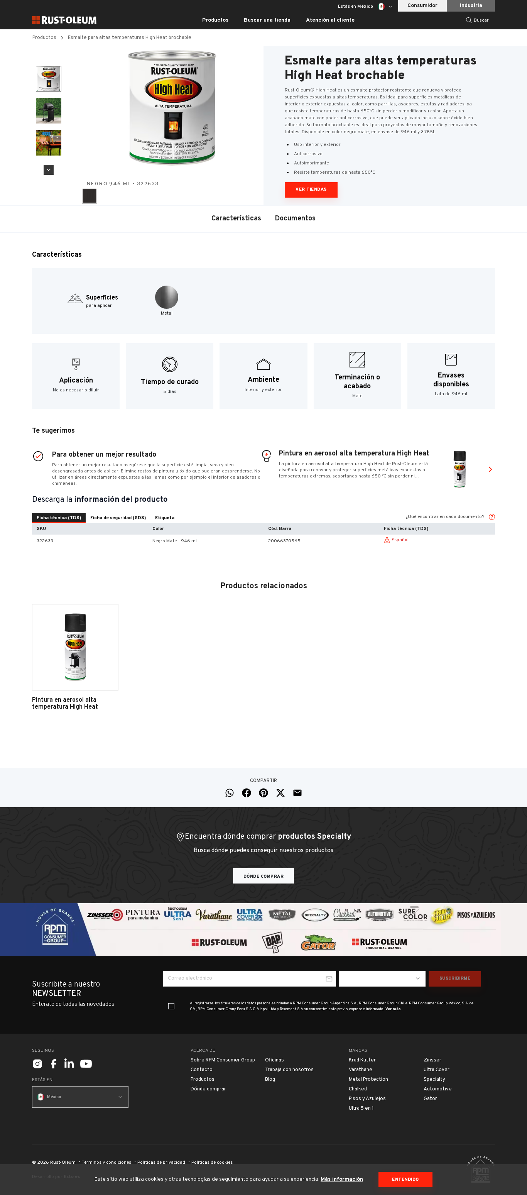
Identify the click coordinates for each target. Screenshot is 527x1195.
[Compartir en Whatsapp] (229, 792)
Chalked (358, 1089)
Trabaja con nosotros (289, 1070)
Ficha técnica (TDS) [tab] (59, 518)
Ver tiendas (311, 189)
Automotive (438, 1089)
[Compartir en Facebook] (246, 792)
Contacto (202, 1070)
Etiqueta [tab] (164, 518)
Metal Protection (368, 1080)
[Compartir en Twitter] (280, 792)
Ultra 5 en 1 (361, 1108)
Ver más (393, 1009)
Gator (430, 1099)
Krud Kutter (362, 1060)
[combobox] (382, 979)
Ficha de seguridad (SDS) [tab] (118, 518)
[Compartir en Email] (297, 792)
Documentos (295, 218)
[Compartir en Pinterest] (263, 792)
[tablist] (105, 518)
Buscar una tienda (267, 20)
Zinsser (432, 1060)
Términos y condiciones (106, 1162)
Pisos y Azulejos (367, 1099)
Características (236, 218)
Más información (342, 1179)
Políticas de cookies (212, 1162)
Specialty (434, 1080)
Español (400, 540)
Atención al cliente (330, 20)
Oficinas (274, 1060)
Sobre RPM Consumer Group (223, 1060)
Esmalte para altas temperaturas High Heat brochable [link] (129, 38)
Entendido (405, 1179)
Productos (44, 38)
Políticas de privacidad (161, 1162)
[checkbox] (171, 1006)
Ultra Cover (436, 1070)
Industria (471, 5)
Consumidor (422, 5)
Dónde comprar (263, 876)
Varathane (360, 1070)
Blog (270, 1080)
